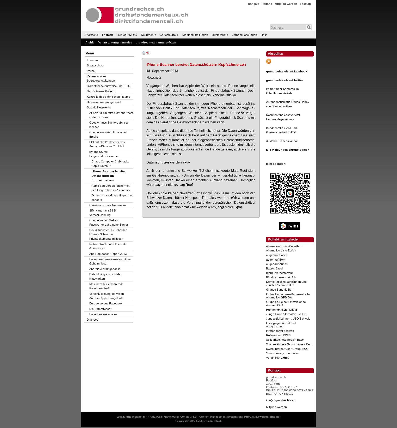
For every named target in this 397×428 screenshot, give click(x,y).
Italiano (267, 3)
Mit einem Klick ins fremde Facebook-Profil (106, 286)
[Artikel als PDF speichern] (147, 53)
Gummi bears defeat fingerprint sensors (112, 197)
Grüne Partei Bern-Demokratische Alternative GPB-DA (288, 295)
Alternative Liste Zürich (281, 250)
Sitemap (305, 3)
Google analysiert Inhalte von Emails (108, 134)
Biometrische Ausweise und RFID (108, 86)
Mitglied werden (286, 3)
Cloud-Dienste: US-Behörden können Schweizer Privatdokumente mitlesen (108, 234)
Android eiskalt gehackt (104, 269)
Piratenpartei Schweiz (280, 330)
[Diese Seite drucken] (143, 53)
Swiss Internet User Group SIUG (287, 348)
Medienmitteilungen (195, 34)
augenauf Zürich (277, 264)
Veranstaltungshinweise (115, 42)
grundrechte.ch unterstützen (156, 42)
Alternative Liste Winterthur (283, 246)
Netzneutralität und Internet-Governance (107, 246)
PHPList (249, 416)
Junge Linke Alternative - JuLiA (286, 314)
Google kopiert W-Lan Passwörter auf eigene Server (108, 222)
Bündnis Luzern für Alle (281, 277)
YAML (151, 416)
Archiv (89, 42)
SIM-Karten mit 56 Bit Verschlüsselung (103, 212)
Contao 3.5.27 (189, 416)
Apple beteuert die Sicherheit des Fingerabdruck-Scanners (111, 188)
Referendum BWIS (278, 335)
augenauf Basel (276, 255)
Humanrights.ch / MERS (282, 309)
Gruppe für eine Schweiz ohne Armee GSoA (286, 303)
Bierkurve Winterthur (279, 272)
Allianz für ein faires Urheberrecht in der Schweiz (111, 115)
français (253, 3)
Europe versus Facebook (105, 303)
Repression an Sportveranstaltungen (101, 78)
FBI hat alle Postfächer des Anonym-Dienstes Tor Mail (107, 144)
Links (264, 34)
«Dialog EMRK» (127, 34)
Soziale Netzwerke (99, 107)
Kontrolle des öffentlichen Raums (108, 96)
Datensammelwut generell (104, 102)
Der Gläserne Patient (100, 91)
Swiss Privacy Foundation (283, 353)
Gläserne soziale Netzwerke (107, 205)
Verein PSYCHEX (277, 357)
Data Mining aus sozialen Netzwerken (105, 276)
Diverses (92, 319)
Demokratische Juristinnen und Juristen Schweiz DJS (286, 283)
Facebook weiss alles (103, 314)
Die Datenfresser (100, 308)
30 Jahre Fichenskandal (282, 141)
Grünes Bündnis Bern (280, 289)
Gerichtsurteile (169, 34)
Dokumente (148, 34)
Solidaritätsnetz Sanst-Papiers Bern (289, 344)
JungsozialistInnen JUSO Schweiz (288, 318)
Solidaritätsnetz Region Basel (285, 339)
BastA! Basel (274, 268)
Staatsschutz (95, 65)
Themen (107, 34)
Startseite (92, 34)
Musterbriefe (220, 34)
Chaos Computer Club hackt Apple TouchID (110, 163)
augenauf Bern (276, 259)
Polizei (91, 70)
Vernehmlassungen (244, 34)
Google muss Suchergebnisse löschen (109, 125)
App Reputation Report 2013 (108, 253)
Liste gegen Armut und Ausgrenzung (281, 324)
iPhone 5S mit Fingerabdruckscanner (104, 154)
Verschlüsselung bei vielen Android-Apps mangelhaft (106, 296)
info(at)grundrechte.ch (280, 400)
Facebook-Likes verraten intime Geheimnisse (110, 261)
